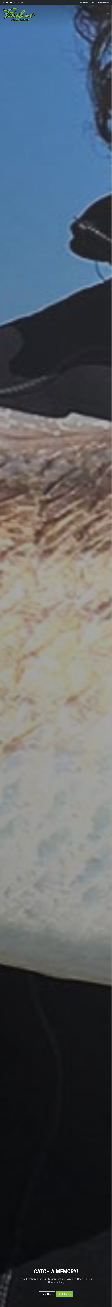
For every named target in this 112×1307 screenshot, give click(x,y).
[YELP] (18, 2)
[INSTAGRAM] (14, 2)
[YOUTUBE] (7, 2)
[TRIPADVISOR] (22, 2)
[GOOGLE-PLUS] (11, 2)
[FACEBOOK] (3, 2)
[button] (108, 14)
